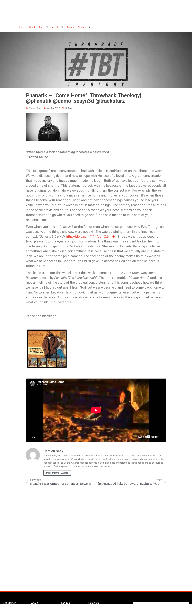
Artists (55, 27)
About (32, 27)
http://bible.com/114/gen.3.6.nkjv (91, 237)
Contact (82, 27)
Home (21, 27)
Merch (70, 27)
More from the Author (57, 473)
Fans (41, 27)
